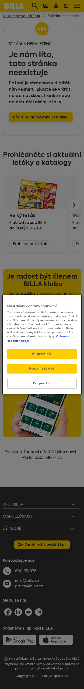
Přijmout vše (42, 354)
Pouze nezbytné (42, 368)
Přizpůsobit (42, 383)
